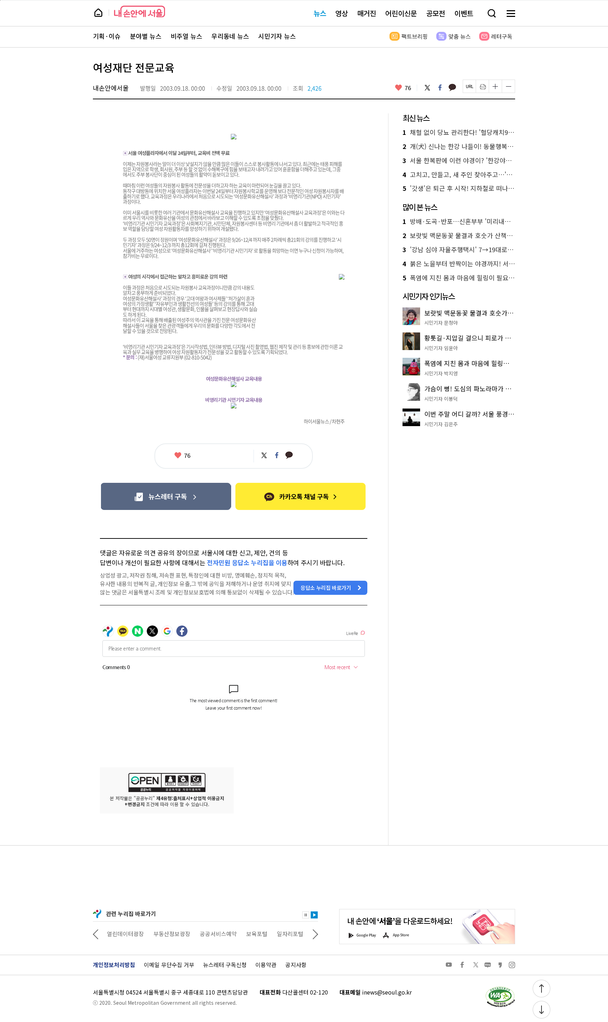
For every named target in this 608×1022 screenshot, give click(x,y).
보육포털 (256, 933)
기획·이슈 (107, 36)
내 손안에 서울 (139, 11)
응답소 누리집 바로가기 (325, 587)
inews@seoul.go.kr (387, 992)
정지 (305, 914)
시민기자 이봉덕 (441, 398)
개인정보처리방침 (114, 964)
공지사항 (295, 964)
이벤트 (463, 13)
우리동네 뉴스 (230, 36)
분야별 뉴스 (146, 36)
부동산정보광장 (171, 933)
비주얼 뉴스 (186, 36)
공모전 (435, 13)
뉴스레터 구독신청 (225, 964)
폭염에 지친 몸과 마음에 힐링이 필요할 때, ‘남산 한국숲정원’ (459, 277)
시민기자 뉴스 (277, 36)
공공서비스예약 (218, 933)
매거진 (366, 13)
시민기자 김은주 (441, 424)
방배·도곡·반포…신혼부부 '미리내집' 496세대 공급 (459, 221)
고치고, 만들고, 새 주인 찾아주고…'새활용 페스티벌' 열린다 (459, 174)
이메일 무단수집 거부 (169, 964)
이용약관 (266, 964)
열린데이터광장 (125, 933)
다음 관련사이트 (315, 934)
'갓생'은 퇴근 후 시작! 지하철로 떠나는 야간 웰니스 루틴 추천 (459, 188)
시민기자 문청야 (441, 322)
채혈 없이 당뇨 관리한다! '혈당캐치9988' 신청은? (459, 132)
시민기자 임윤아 (441, 347)
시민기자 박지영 (441, 373)
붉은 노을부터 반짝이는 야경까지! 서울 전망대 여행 (459, 263)
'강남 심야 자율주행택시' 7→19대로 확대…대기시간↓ (459, 249)
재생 (314, 914)
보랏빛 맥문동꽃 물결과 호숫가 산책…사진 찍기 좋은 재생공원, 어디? (459, 235)
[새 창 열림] (500, 988)
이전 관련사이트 (96, 934)
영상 (341, 13)
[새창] (166, 496)
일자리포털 (290, 933)
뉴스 (320, 13)
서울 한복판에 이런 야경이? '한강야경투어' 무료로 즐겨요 (459, 160)
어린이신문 (401, 13)
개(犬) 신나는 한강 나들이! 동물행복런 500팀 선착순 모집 (459, 146)
